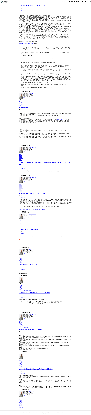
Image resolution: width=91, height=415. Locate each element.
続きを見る (23, 10)
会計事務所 (21, 104)
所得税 (20, 190)
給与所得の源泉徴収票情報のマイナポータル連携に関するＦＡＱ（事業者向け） (33, 209)
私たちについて (88, 1)
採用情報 (77, 1)
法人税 (20, 191)
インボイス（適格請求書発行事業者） (25, 290)
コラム (67, 1)
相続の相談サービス (49, 412)
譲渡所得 (20, 405)
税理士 (20, 103)
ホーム (60, 1)
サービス (63, 1)
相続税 (20, 160)
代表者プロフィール (32, 93)
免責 (24, 97)
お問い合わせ (82, 1)
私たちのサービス (24, 412)
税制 (20, 105)
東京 (20, 100)
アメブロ (65, 412)
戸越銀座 (20, 102)
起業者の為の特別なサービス (40, 412)
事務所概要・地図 (72, 1)
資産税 (20, 404)
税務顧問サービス (31, 412)
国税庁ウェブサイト (60, 119)
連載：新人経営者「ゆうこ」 (59, 412)
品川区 (20, 101)
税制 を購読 (21, 407)
